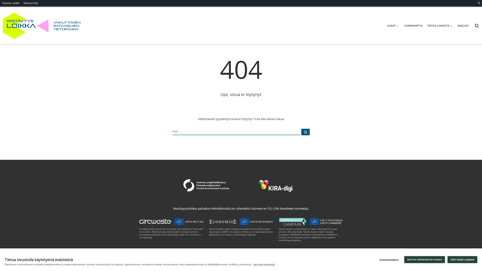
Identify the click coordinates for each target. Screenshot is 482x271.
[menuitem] (479, 3)
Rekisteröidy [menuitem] (31, 3)
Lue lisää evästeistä (264, 264)
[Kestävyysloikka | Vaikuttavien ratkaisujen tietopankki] (26, 25)
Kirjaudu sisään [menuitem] (11, 3)
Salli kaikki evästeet (462, 259)
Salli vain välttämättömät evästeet (424, 259)
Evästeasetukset (389, 259)
